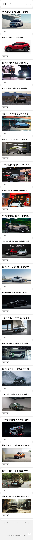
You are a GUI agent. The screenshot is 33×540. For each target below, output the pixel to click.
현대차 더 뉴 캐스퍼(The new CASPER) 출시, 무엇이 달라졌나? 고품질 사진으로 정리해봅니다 (16, 445)
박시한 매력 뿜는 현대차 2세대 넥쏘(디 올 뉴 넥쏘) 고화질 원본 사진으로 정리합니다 (16, 216)
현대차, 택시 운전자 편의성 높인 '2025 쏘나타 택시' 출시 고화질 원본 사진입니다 (16, 267)
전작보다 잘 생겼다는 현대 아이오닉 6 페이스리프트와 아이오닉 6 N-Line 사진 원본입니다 (16, 241)
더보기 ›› (5, 31)
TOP (29, 533)
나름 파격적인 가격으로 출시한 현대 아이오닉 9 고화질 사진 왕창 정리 (16, 318)
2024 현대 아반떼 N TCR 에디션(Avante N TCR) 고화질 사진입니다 (16, 420)
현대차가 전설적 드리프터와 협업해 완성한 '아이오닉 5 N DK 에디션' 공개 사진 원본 (16, 343)
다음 (29, 523)
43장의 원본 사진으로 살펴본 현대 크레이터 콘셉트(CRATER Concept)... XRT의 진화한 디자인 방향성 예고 (16, 88)
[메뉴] (29, 3)
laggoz (24, 535)
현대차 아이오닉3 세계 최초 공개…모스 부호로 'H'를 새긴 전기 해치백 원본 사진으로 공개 (16, 37)
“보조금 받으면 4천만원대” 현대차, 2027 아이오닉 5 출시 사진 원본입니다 (16, 12)
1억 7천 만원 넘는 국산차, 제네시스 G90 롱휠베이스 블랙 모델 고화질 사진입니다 (16, 292)
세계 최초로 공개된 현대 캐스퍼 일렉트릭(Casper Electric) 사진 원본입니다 (16, 496)
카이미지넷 (6, 4)
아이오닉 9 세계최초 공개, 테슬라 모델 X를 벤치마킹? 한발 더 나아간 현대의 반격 (16, 394)
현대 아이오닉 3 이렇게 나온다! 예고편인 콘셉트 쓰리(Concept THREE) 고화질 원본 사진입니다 (16, 139)
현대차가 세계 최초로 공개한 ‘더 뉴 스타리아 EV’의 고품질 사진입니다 (16, 63)
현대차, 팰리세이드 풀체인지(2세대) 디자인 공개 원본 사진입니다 (16, 369)
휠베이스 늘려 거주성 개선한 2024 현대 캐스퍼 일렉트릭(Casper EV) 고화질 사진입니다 (16, 471)
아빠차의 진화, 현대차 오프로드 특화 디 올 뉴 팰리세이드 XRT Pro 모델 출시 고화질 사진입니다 (16, 165)
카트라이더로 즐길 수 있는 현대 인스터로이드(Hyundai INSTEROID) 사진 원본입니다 (16, 190)
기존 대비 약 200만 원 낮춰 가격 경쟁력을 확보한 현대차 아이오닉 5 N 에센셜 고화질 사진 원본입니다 (16, 114)
